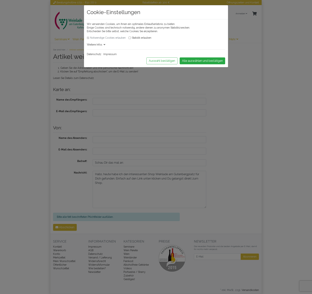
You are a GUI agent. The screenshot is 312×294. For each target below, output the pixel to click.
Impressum (110, 54)
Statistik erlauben (141, 37)
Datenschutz (94, 54)
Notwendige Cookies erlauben (108, 37)
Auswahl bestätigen (162, 60)
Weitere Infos (95, 44)
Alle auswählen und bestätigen (202, 60)
